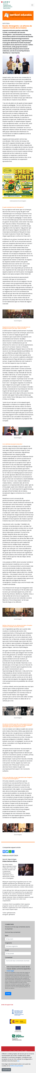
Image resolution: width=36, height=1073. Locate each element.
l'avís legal (10, 971)
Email (7, 950)
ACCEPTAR (6, 1070)
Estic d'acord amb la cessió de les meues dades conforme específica (19, 969)
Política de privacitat (16, 1066)
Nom (6, 936)
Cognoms (8, 943)
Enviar (8, 994)
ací (18, 1061)
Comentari (8, 957)
